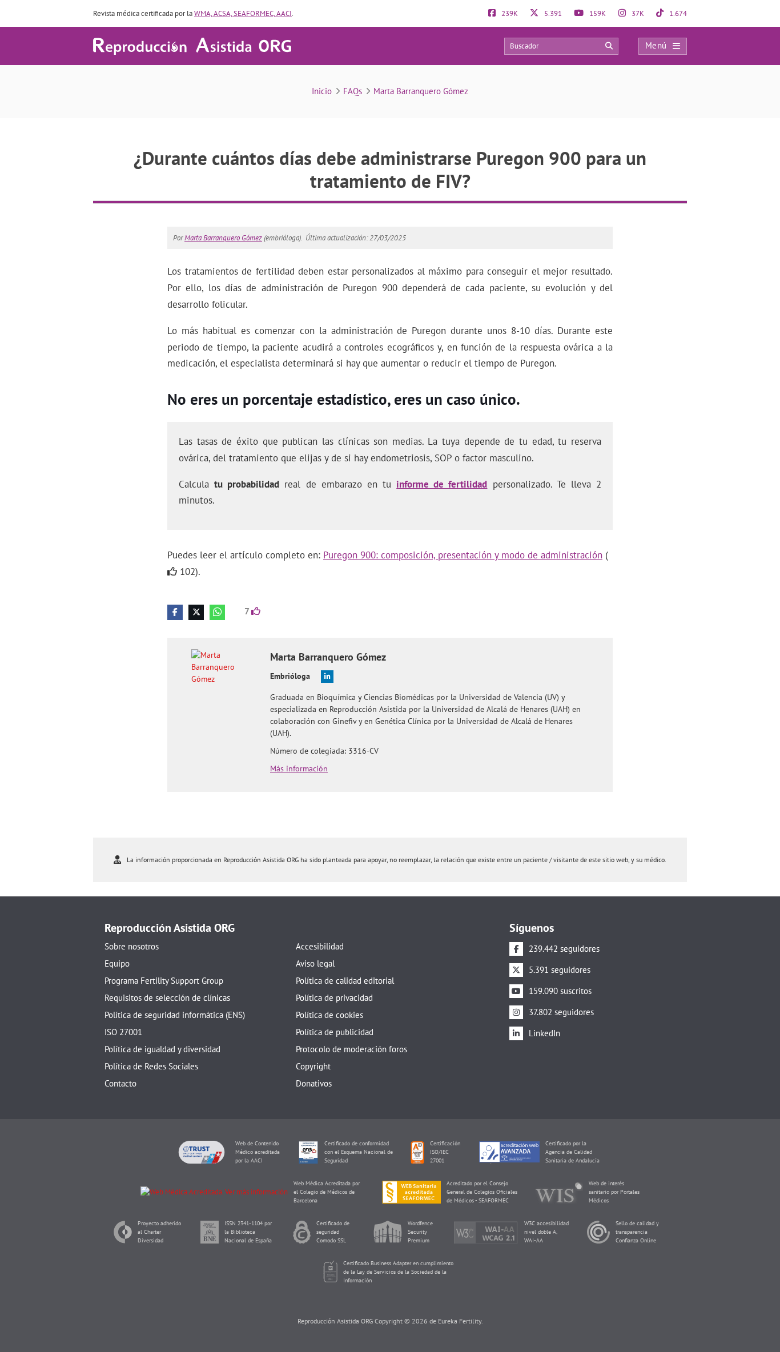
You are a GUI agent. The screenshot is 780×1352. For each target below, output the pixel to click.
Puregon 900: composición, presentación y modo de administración (462, 555)
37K (637, 13)
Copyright (313, 1066)
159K (597, 13)
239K (509, 13)
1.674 (677, 13)
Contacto (120, 1083)
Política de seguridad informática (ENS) (174, 1015)
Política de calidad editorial (345, 980)
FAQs (352, 91)
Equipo (117, 963)
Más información (299, 768)
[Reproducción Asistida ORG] (192, 45)
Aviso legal (315, 963)
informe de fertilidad (441, 484)
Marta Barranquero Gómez (420, 91)
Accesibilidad (320, 946)
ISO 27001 (123, 1032)
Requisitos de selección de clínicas (167, 997)
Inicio (322, 91)
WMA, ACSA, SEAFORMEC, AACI (243, 13)
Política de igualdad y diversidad (162, 1049)
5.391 (552, 13)
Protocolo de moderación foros (351, 1049)
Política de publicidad (334, 1032)
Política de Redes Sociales (151, 1066)
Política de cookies (329, 1015)
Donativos (314, 1083)
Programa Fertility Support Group (163, 980)
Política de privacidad (334, 997)
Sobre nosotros (131, 946)
